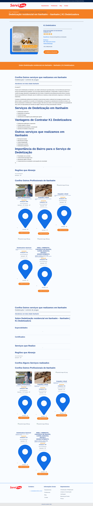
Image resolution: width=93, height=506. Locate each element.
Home (10, 12)
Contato (46, 497)
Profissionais (15, 12)
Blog (45, 494)
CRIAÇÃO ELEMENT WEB (47, 504)
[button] (45, 6)
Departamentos (47, 489)
